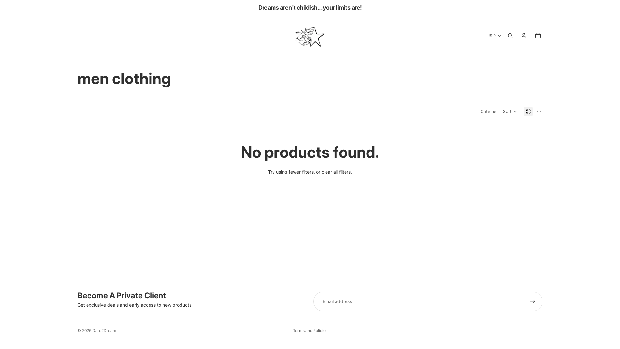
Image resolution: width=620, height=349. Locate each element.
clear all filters (336, 171)
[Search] (510, 35)
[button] (510, 111)
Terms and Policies (310, 330)
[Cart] (538, 35)
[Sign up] (533, 301)
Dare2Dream (104, 330)
